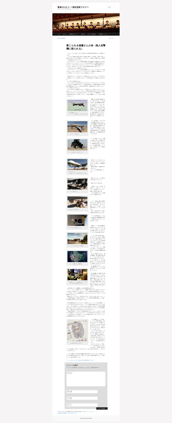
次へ (113, 38)
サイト (68, 404)
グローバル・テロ (74, 360)
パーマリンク (91, 360)
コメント (69, 372)
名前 (69, 391)
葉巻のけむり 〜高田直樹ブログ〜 (73, 7)
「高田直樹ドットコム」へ (103, 34)
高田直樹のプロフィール (74, 34)
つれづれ (79, 360)
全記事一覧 (83, 34)
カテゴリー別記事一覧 (91, 34)
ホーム (59, 34)
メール (69, 398)
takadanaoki (86, 360)
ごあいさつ (65, 34)
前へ (109, 38)
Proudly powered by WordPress (86, 418)
